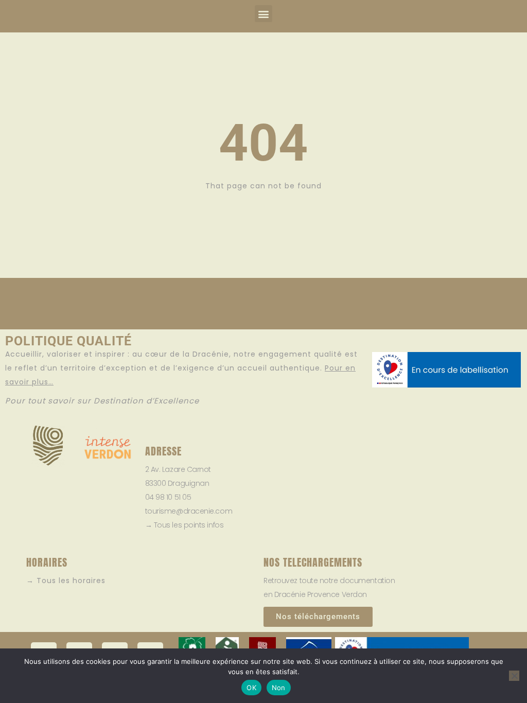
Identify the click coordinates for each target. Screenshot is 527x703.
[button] (263, 13)
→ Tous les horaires (66, 580)
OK (251, 687)
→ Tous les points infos (184, 525)
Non (279, 687)
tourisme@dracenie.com (189, 511)
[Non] (514, 676)
